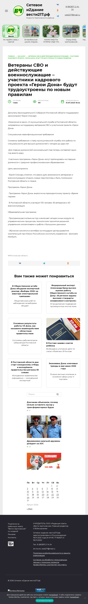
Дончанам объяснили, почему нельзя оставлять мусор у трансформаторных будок (42, 404)
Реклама (11, 534)
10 (28, 492)
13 (43, 492)
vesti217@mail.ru (72, 15)
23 (57, 495)
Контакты (12, 538)
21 (47, 495)
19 (38, 495)
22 (52, 495)
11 (32, 492)
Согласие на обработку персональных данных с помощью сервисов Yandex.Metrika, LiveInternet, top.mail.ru (50, 562)
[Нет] (85, 598)
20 (43, 495)
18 (33, 495)
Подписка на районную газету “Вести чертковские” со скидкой (17, 527)
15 (52, 492)
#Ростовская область (18, 256)
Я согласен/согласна (44, 600)
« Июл (29, 509)
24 (28, 497)
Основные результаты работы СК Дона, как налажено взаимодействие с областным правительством (25, 328)
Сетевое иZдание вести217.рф (38, 10)
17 (28, 495)
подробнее (53, 595)
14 (47, 492)
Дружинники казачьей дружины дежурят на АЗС (43, 442)
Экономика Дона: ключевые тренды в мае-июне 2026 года (63, 366)
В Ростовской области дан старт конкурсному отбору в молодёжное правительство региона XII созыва (25, 367)
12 (38, 492)
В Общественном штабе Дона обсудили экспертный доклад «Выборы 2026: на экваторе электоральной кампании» (24, 291)
